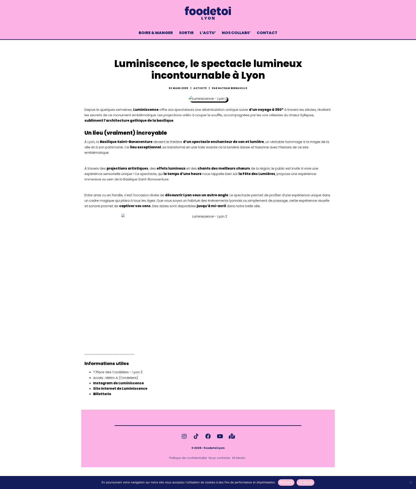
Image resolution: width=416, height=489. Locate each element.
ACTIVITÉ (200, 88)
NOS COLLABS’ (236, 32)
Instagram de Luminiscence (118, 383)
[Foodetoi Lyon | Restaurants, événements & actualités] (208, 13)
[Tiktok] (196, 436)
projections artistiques (127, 168)
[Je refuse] (410, 482)
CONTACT (267, 32)
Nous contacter (220, 458)
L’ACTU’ (208, 32)
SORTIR (186, 32)
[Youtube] (219, 436)
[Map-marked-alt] (231, 436)
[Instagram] (184, 436)
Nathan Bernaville (232, 88)
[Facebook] (208, 436)
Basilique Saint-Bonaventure (126, 141)
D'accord (286, 482)
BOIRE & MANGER (156, 32)
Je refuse (305, 482)
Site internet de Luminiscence (120, 388)
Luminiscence (146, 109)
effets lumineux (171, 168)
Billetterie (102, 394)
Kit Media (238, 458)
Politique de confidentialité (188, 458)
